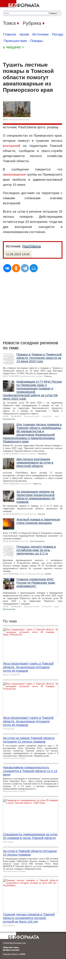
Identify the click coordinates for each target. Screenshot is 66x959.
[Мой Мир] (34, 268)
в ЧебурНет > (13, 47)
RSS (23, 954)
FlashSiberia (31, 246)
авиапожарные (14, 174)
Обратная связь (11, 947)
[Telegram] (25, 268)
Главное (9, 34)
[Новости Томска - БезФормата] (20, 4)
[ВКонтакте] (7, 268)
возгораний (11, 146)
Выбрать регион (11, 950)
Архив (24, 34)
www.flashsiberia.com (19, 119)
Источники (40, 34)
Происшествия (15, 41)
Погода (57, 34)
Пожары (36, 41)
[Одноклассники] (16, 268)
